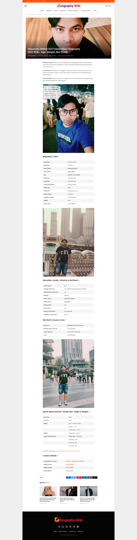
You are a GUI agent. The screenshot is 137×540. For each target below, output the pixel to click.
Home (42, 10)
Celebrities (49, 10)
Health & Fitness (86, 10)
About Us (80, 531)
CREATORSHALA (64, 62)
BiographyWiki (32, 55)
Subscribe (108, 6)
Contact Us (43, 1)
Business (62, 10)
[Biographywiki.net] (68, 6)
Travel (95, 10)
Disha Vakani (69, 451)
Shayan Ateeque (60, 451)
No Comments (62, 55)
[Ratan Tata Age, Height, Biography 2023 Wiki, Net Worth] (68, 491)
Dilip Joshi (77, 451)
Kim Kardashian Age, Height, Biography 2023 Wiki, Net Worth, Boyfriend (48, 499)
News (56, 10)
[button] (111, 1)
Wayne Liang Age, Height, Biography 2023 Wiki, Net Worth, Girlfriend (87, 499)
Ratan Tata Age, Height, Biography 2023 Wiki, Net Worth (67, 499)
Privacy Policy (36, 1)
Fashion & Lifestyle (73, 10)
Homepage (28, 1)
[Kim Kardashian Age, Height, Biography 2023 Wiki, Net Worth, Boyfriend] (48, 491)
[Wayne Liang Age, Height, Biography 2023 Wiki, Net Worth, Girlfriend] (88, 491)
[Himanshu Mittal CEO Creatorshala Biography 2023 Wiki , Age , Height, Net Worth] (68, 38)
